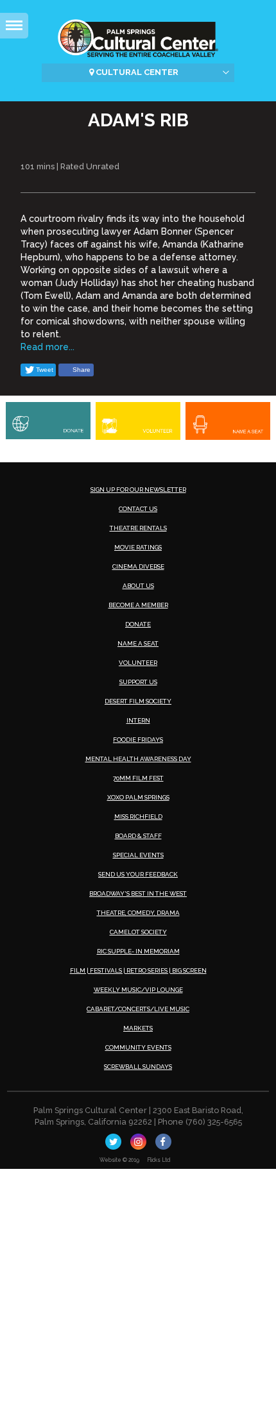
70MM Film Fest (138, 778)
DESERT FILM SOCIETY (138, 701)
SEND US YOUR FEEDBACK (138, 874)
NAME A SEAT (138, 643)
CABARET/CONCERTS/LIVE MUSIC (138, 1008)
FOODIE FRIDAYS (138, 739)
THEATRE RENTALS (138, 528)
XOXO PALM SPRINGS (138, 797)
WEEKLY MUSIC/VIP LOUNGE (138, 989)
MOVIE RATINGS (138, 547)
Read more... (47, 347)
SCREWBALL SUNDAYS (138, 1066)
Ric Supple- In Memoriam (138, 951)
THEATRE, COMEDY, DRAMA (138, 912)
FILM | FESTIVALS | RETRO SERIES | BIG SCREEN (138, 970)
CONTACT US (138, 508)
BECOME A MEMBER (138, 604)
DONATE (138, 624)
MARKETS (138, 1028)
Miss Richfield (138, 816)
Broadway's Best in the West (138, 893)
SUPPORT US (138, 681)
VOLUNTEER (138, 662)
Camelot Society (138, 931)
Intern (138, 720)
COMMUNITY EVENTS (138, 1047)
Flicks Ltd (159, 1160)
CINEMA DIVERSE (138, 566)
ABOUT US (138, 585)
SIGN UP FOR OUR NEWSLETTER (138, 489)
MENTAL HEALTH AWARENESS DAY (138, 758)
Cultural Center (136, 72)
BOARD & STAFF (138, 835)
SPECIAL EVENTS (138, 855)
